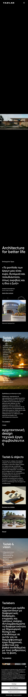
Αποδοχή (14, 684)
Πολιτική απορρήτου (17, 695)
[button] (26, 666)
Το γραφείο (6, 658)
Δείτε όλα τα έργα (7, 293)
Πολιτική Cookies (9, 695)
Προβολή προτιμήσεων (14, 692)
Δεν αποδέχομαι (14, 688)
